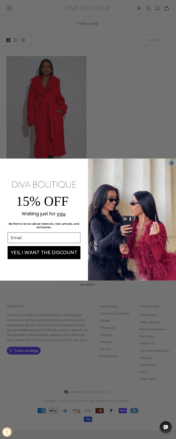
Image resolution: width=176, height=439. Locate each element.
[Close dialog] (171, 163)
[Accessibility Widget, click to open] (7, 432)
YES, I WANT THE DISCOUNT (44, 252)
